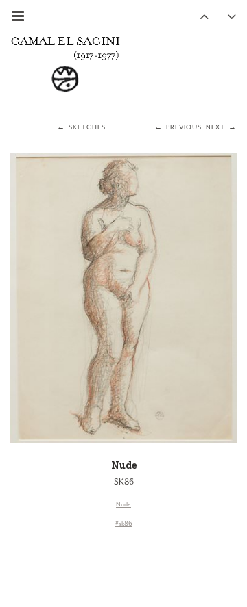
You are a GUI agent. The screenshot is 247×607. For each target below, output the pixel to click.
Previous (184, 127)
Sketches (87, 127)
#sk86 (123, 523)
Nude (124, 465)
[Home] (65, 63)
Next (215, 127)
